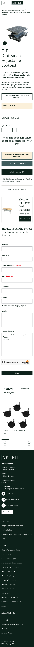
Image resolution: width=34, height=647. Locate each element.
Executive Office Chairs (10, 567)
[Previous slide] (5, 443)
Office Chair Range (9, 593)
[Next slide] (29, 443)
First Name (5, 245)
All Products (25, 389)
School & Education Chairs (12, 602)
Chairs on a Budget (9, 558)
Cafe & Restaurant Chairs (11, 550)
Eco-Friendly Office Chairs (12, 563)
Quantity (6, 125)
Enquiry (4, 311)
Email (8, 276)
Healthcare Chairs (8, 571)
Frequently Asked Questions (12, 526)
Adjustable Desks (8, 613)
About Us (5, 521)
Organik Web (12, 644)
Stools (4, 606)
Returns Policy (7, 633)
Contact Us (7, 512)
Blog (3, 539)
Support (5, 620)
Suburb (4, 297)
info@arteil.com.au (12, 500)
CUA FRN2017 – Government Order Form (17, 534)
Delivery (5, 628)
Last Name (5, 255)
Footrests (5, 12)
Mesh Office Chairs (9, 580)
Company (5, 287)
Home (4, 10)
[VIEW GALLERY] (5, 43)
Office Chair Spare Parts (16, 10)
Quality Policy (7, 530)
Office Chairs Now (8, 589)
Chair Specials (7, 554)
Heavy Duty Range (8, 576)
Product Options (8, 331)
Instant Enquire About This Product (17, 97)
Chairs (4, 546)
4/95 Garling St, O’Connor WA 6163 (14, 489)
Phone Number (11, 266)
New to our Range (8, 584)
